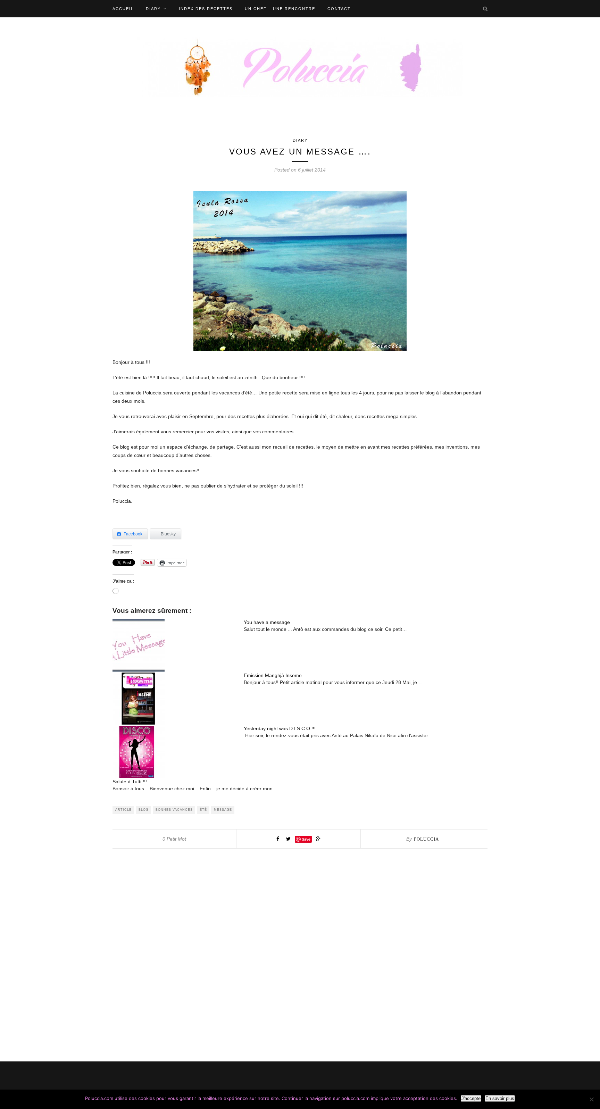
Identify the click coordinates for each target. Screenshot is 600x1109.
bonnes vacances (174, 809)
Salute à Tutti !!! (129, 781)
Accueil (123, 9)
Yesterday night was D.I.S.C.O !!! (280, 728)
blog (144, 809)
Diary (153, 9)
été (203, 809)
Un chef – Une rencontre (280, 9)
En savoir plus (499, 1098)
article (123, 809)
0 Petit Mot (174, 839)
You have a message (267, 622)
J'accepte (471, 1098)
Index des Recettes (206, 9)
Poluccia (426, 839)
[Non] (591, 1099)
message (223, 809)
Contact (339, 9)
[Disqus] (300, 935)
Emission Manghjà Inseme (273, 675)
